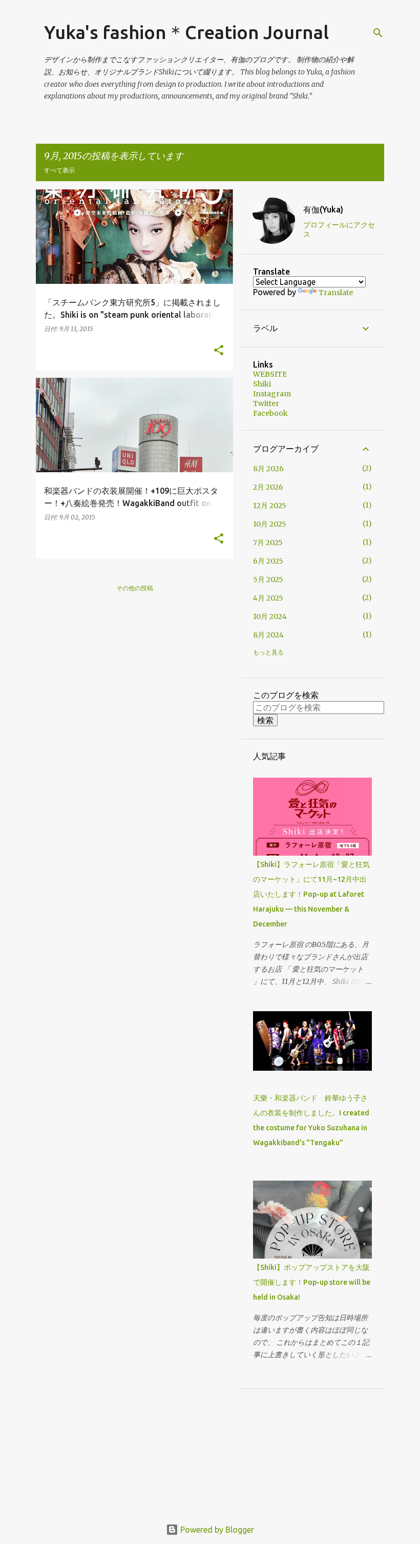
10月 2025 (269, 524)
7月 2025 (268, 542)
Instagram (272, 393)
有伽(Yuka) (323, 209)
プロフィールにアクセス (339, 229)
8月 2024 (268, 635)
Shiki (262, 384)
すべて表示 (59, 170)
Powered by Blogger (216, 1529)
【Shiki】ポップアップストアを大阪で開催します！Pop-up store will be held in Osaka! (311, 1282)
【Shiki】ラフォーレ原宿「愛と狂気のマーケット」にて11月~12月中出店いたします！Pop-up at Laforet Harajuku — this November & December (311, 894)
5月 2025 (268, 579)
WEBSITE (270, 374)
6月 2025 (268, 561)
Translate (336, 292)
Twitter (266, 403)
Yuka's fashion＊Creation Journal (186, 32)
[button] (219, 351)
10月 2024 (270, 616)
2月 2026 (268, 487)
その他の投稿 (134, 588)
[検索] (378, 33)
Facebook (270, 413)
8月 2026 (268, 468)
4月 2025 (268, 598)
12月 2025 (269, 505)
